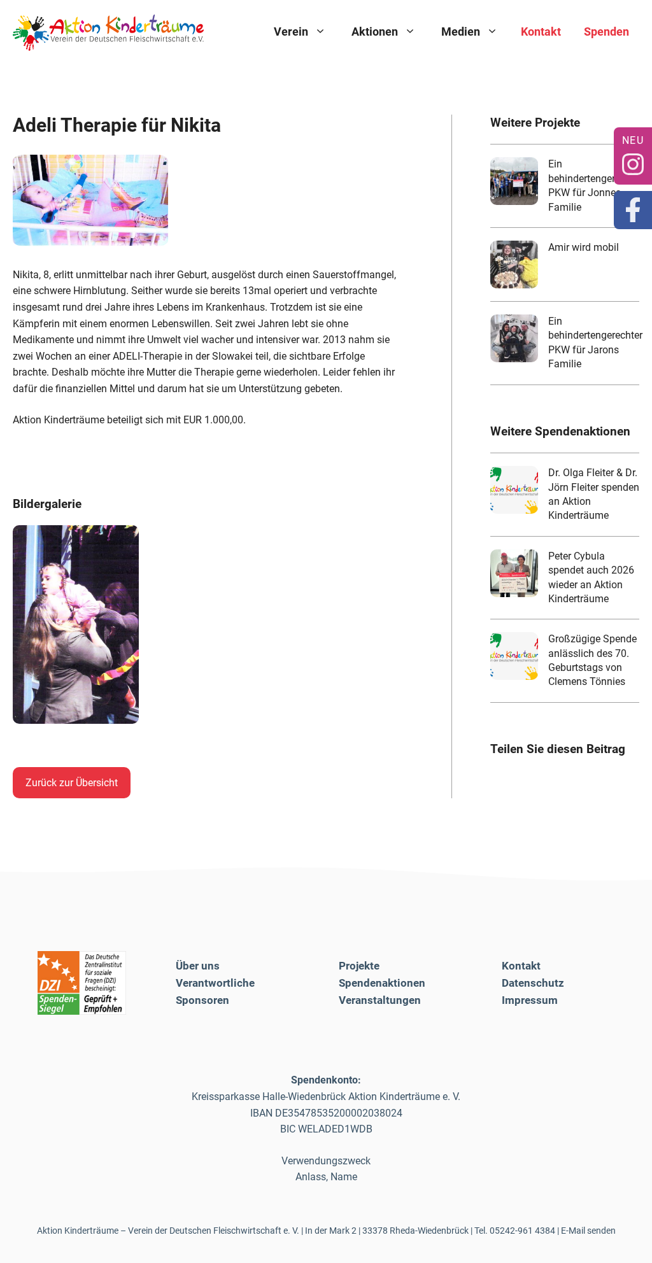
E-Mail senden (588, 1230)
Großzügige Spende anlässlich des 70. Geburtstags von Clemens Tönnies (592, 660)
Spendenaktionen (382, 983)
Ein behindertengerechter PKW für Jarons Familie (595, 342)
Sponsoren (202, 1000)
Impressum (530, 1000)
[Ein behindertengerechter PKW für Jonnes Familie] (514, 181)
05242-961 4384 (522, 1230)
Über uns (198, 965)
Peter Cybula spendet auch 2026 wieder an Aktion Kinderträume (591, 577)
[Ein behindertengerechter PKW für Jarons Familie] (514, 338)
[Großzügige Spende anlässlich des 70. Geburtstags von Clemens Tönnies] (514, 656)
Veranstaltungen (380, 1000)
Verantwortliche (215, 983)
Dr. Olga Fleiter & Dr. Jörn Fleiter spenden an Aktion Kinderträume (593, 494)
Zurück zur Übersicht (71, 783)
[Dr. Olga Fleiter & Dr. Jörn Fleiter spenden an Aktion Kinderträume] (514, 490)
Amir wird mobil (583, 247)
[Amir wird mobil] (514, 264)
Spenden (606, 31)
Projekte (359, 965)
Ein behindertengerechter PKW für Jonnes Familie (595, 185)
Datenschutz (533, 983)
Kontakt (541, 31)
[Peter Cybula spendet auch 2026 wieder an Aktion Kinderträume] (514, 573)
